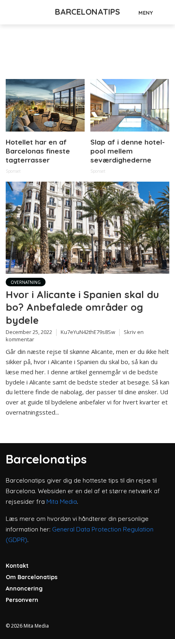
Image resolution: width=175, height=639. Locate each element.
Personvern (22, 600)
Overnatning (26, 282)
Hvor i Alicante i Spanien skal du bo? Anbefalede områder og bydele (82, 307)
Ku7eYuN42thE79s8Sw (88, 332)
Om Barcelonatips (31, 577)
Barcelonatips (87, 12)
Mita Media (61, 501)
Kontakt (17, 565)
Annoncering (24, 588)
